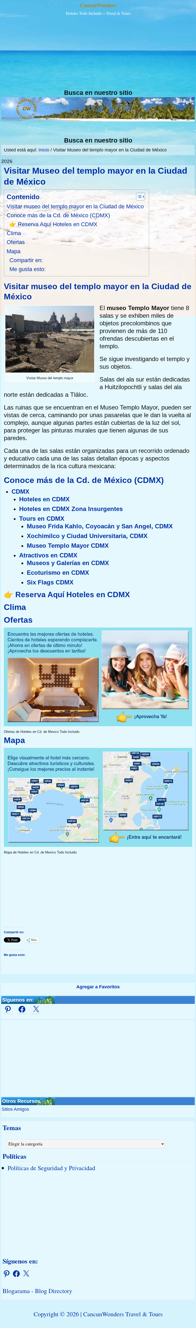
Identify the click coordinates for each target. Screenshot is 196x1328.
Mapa (13, 251)
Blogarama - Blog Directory (37, 1291)
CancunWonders (98, 5)
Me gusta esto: (27, 269)
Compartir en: (26, 260)
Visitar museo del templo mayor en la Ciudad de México (75, 206)
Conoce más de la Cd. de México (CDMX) (58, 215)
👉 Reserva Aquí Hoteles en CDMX (53, 224)
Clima (14, 233)
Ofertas (16, 242)
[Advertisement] (98, 53)
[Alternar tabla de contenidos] (138, 196)
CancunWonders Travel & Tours (123, 1314)
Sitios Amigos (15, 1109)
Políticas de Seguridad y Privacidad (51, 1168)
